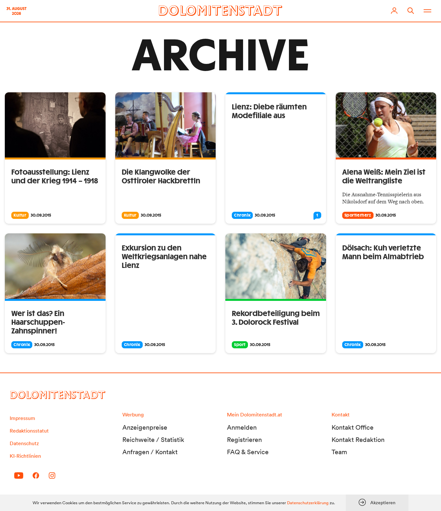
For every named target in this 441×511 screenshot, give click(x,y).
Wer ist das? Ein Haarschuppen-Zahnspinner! (38, 322)
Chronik (242, 215)
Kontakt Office (353, 427)
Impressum (22, 418)
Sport (240, 345)
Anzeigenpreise (144, 427)
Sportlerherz (357, 215)
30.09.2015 (41, 215)
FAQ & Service (248, 452)
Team (339, 452)
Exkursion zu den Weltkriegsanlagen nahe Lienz (164, 257)
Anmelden (242, 427)
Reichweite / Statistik (153, 440)
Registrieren (244, 440)
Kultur (20, 215)
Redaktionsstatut (29, 430)
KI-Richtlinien (25, 456)
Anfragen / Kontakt (150, 452)
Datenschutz (24, 443)
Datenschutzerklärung (308, 503)
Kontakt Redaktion (358, 440)
